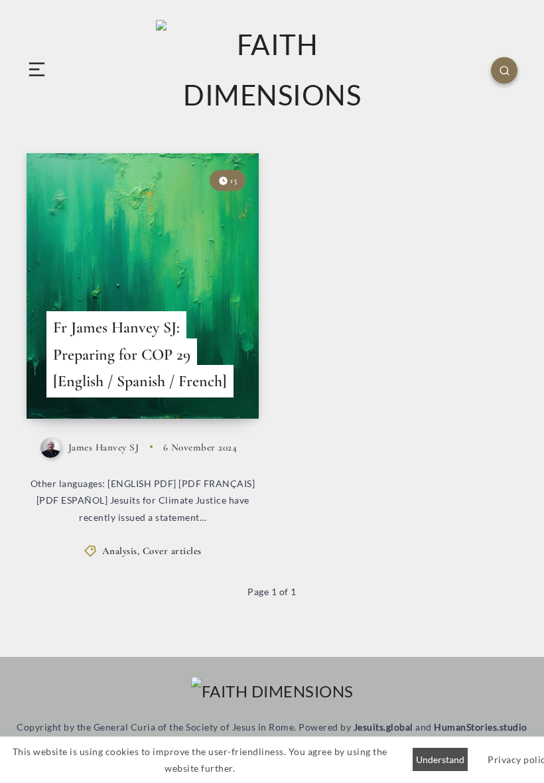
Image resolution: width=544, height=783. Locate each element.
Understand (440, 759)
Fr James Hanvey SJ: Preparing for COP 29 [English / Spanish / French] (140, 355)
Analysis (119, 551)
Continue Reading (218, 381)
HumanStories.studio (480, 727)
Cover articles (172, 551)
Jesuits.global (383, 727)
